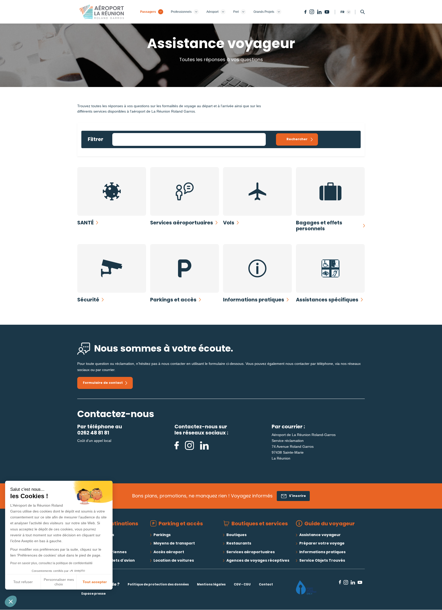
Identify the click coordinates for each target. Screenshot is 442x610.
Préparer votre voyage (322, 543)
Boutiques (236, 534)
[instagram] (190, 445)
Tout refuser (23, 582)
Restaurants (238, 543)
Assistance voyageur (320, 534)
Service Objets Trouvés (322, 560)
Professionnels (181, 12)
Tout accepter (95, 582)
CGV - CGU (242, 584)
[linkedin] (204, 445)
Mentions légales (211, 584)
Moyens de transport (174, 543)
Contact (266, 584)
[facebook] (177, 445)
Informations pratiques (322, 551)
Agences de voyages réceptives (257, 560)
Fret (236, 12)
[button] (11, 601)
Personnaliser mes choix (59, 582)
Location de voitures (173, 560)
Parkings (162, 534)
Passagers (148, 12)
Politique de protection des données (158, 584)
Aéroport (212, 12)
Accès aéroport (168, 551)
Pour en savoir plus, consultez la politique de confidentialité (51, 563)
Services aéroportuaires (250, 551)
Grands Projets (263, 12)
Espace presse (93, 594)
